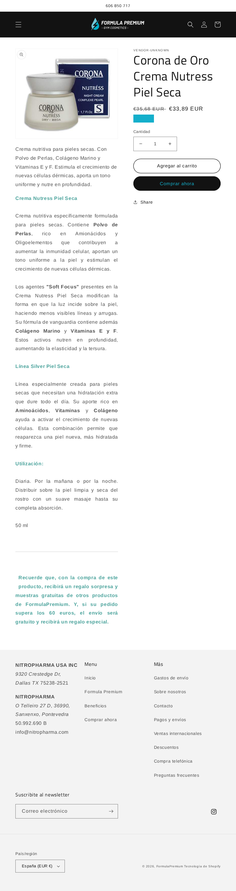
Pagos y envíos (170, 719)
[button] (18, 24)
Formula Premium (103, 691)
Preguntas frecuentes (176, 775)
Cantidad (141, 131)
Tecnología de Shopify (202, 866)
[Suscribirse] (111, 811)
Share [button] (146, 202)
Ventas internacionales (178, 733)
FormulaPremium (169, 866)
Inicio (90, 677)
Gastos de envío (171, 677)
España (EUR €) (37, 866)
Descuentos (166, 747)
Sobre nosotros (170, 691)
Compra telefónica (173, 761)
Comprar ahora (177, 183)
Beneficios (95, 705)
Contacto (163, 705)
